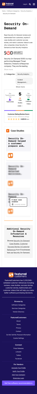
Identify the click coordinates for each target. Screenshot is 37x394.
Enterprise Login (18, 378)
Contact (18, 331)
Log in (25, 4)
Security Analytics (26, 11)
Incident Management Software (21, 82)
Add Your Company (18, 375)
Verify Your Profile (19, 371)
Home (4, 11)
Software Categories (13, 11)
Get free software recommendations (18, 383)
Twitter (18, 355)
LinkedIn (18, 352)
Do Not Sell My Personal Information (18, 335)
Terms (18, 324)
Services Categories (18, 308)
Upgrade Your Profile (19, 368)
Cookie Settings (18, 338)
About (18, 321)
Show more (8, 69)
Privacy (18, 328)
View (19, 106)
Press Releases (18, 348)
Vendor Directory (18, 312)
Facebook (18, 358)
